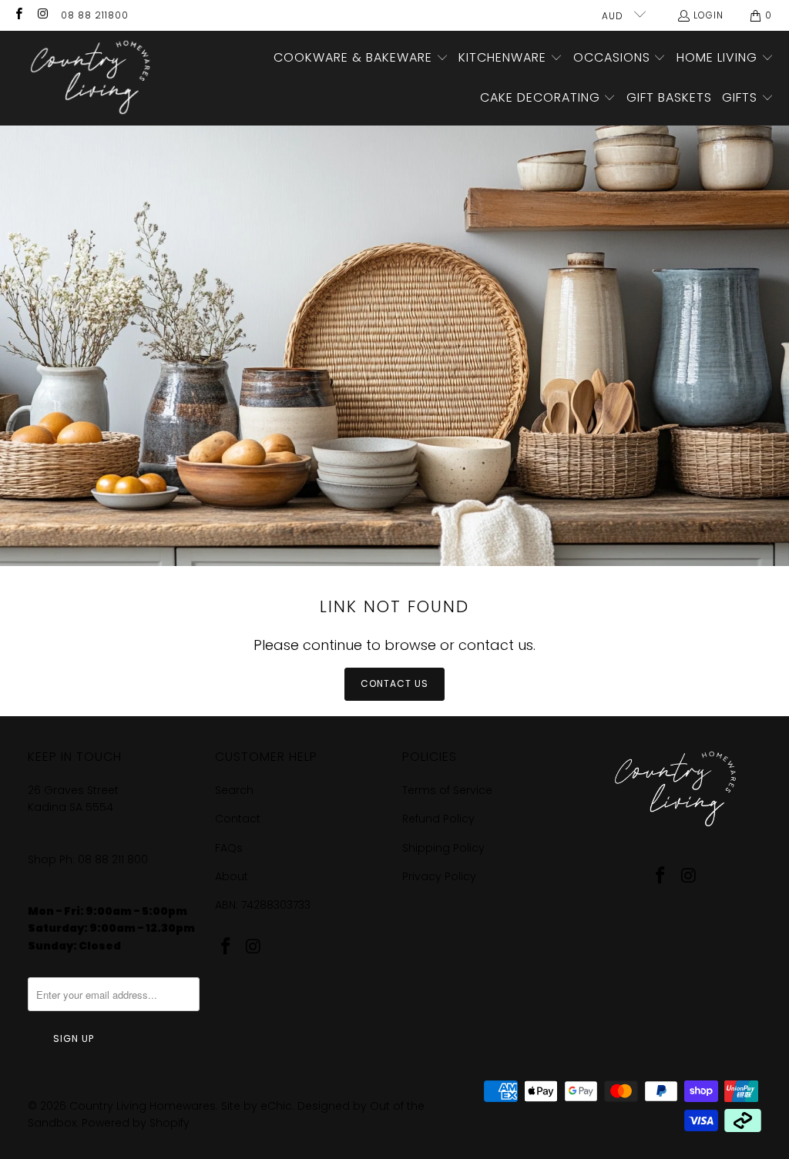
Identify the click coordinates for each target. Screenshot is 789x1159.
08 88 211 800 (114, 859)
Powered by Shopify (136, 1123)
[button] (361, 59)
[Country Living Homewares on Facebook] (18, 15)
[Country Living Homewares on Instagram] (42, 15)
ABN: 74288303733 (263, 905)
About (231, 876)
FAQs (229, 848)
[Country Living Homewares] (86, 78)
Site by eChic (256, 1106)
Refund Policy (438, 818)
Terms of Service (447, 790)
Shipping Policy (443, 848)
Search (234, 790)
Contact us (394, 683)
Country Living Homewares (142, 1106)
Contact (237, 818)
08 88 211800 (95, 15)
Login (708, 15)
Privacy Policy (439, 876)
